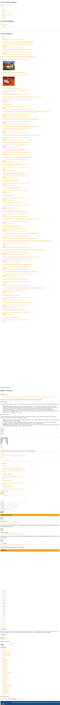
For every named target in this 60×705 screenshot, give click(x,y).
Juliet (1, 543)
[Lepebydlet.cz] (3, 24)
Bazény (5, 649)
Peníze (4, 674)
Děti (4, 658)
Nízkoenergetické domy (7, 15)
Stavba (4, 680)
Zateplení (5, 692)
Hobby (4, 662)
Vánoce (5, 688)
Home (4, 7)
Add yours (2, 493)
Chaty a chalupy (7, 655)
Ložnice (5, 667)
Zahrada (4, 13)
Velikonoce (5, 687)
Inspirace (4, 12)
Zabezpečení (6, 690)
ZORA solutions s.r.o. (20, 698)
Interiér (4, 9)
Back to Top (2, 626)
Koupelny (5, 664)
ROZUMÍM (2, 703)
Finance (4, 16)
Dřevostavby (6, 660)
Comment (2, 501)
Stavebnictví (5, 10)
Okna (4, 671)
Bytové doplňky (3, 434)
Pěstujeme (5, 676)
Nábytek (5, 669)
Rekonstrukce (6, 678)
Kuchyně (5, 665)
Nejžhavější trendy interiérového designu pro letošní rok (12, 533)
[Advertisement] (9, 570)
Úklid (4, 694)
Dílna (4, 656)
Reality (4, 18)
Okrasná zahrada (7, 672)
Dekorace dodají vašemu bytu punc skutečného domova (12, 544)
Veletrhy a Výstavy (7, 685)
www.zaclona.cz (5, 427)
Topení (4, 683)
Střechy (5, 681)
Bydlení (5, 651)
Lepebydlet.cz (5, 698)
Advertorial (2, 393)
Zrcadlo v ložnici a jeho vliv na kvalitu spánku (9, 522)
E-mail (1, 643)
